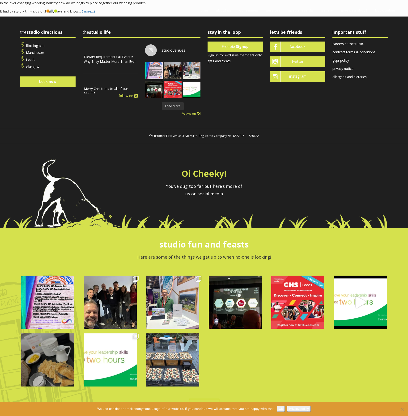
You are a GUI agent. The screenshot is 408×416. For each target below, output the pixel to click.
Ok (281, 409)
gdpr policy (340, 60)
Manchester (35, 52)
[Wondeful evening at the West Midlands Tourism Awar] (153, 89)
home (203, 10)
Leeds (30, 59)
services (273, 10)
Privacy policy (299, 409)
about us (223, 10)
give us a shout (354, 10)
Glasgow (32, 66)
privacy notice (342, 68)
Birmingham (35, 45)
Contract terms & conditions (353, 52)
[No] (402, 409)
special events (300, 10)
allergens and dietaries (349, 77)
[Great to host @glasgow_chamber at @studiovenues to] (173, 70)
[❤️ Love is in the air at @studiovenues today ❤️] (172, 360)
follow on (126, 95)
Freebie (235, 46)
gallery (327, 10)
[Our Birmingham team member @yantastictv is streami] (153, 70)
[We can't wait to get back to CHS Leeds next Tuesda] (173, 89)
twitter (298, 61)
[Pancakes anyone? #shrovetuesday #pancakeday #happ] (47, 360)
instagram (297, 76)
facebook (298, 46)
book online (385, 10)
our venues (248, 10)
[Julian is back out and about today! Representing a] (191, 70)
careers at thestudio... (348, 44)
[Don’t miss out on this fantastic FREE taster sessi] (110, 360)
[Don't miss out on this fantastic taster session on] (191, 89)
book (47, 81)
